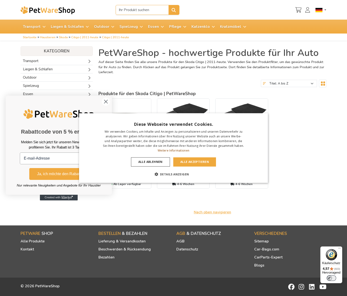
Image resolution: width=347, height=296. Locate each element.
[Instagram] (302, 286)
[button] (173, 174)
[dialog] (173, 148)
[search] (174, 10)
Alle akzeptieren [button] (194, 162)
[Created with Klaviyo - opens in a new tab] (59, 197)
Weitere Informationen (173, 150)
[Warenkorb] (298, 9)
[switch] (331, 278)
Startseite (30, 37)
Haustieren (47, 37)
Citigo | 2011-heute (84, 37)
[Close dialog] (106, 101)
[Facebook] (291, 286)
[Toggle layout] (322, 84)
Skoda (63, 37)
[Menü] (339, 249)
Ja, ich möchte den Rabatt (58, 174)
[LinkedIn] (312, 286)
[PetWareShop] (48, 10)
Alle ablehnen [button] (150, 162)
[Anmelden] (308, 9)
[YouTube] (322, 286)
